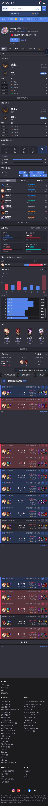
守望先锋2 (4, 720)
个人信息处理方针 (7, 771)
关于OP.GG (5, 685)
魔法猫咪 (8, 217)
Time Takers (5, 744)
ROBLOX (4, 717)
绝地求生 (4, 715)
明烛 (6, 211)
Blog (2, 690)
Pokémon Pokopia (7, 723)
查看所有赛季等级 (22, 98)
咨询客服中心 (6, 782)
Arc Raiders (5, 728)
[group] (24, 308)
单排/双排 (24, 181)
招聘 (25, 776)
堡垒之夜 (4, 736)
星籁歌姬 (8, 206)
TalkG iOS (27, 725)
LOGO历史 (4, 693)
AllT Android (28, 707)
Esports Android (29, 728)
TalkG (3, 755)
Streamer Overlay (7, 763)
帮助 (2, 776)
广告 (25, 774)
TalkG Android (29, 723)
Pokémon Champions (9, 709)
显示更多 (24, 642)
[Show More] (12, 2)
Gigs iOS (27, 720)
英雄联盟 (4, 701)
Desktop (4, 747)
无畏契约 (4, 712)
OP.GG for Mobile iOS (31, 704)
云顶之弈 (4, 704)
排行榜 (22, 19)
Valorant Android (30, 712)
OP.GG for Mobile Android (33, 701)
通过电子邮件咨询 (7, 779)
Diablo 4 (4, 739)
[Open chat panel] (46, 52)
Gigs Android (28, 717)
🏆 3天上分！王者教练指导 (37, 14)
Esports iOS (28, 731)
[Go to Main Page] (5, 3)
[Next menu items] (36, 19)
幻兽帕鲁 (4, 707)
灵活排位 (40, 181)
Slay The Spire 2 (7, 731)
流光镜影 (8, 201)
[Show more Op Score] (45, 370)
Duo (2, 752)
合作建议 (27, 771)
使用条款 (4, 774)
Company (4, 688)
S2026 (8, 181)
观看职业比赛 (32, 19)
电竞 (2, 757)
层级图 (23, 40)
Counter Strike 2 (7, 733)
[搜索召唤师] (37, 8)
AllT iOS (27, 709)
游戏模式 (12, 19)
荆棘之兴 (8, 195)
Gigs (2, 760)
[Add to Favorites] (25, 28)
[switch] (43, 269)
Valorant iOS (28, 715)
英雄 (3, 19)
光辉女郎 (8, 190)
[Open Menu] (44, 2)
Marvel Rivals (6, 725)
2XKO (3, 741)
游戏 (2, 749)
